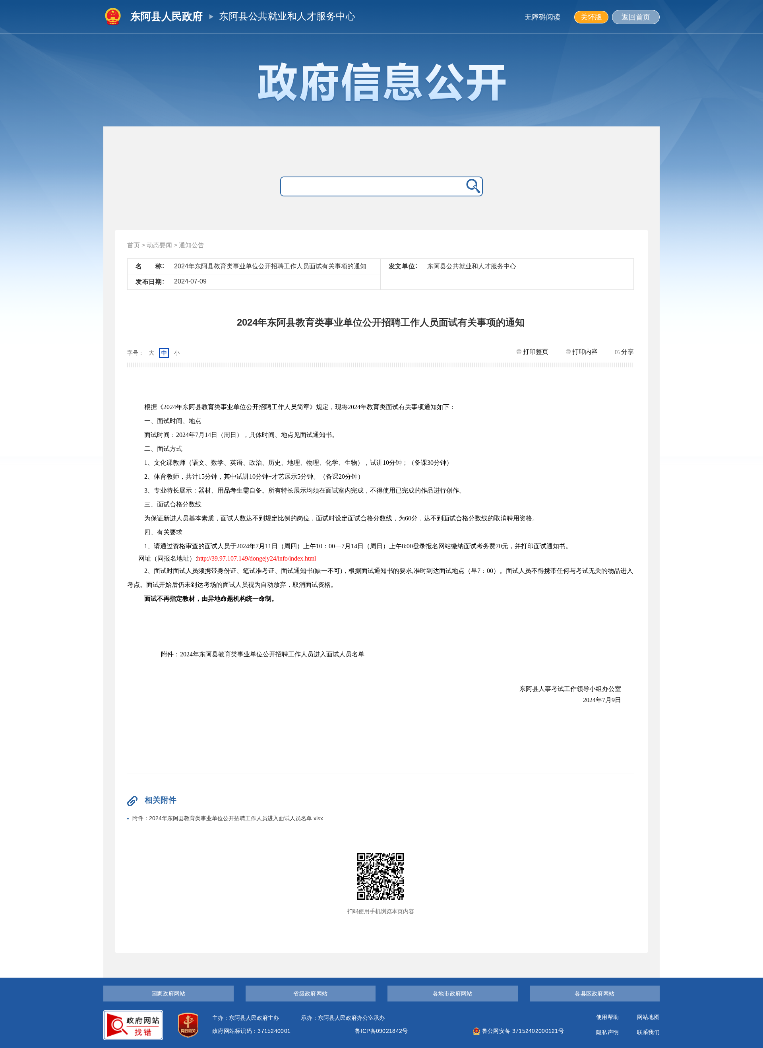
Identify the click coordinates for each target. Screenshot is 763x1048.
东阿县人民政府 (166, 16)
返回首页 (636, 17)
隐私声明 (607, 1032)
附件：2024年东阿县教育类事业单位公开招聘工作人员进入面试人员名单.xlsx (227, 818)
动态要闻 (159, 245)
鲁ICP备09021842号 (381, 1031)
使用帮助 (607, 1017)
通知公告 (191, 245)
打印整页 (534, 351)
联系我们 (648, 1032)
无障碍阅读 (542, 17)
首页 (133, 245)
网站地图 (648, 1017)
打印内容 (584, 351)
